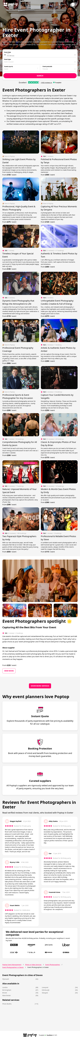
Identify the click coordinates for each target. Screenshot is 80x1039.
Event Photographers (52, 965)
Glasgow (45, 993)
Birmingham (6, 990)
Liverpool (45, 987)
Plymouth (5, 979)
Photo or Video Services (33, 965)
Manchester (6, 995)
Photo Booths (7, 1004)
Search (63, 4)
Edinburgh (45, 990)
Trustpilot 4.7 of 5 (48, 1035)
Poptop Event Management (11, 965)
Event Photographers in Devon (13, 967)
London (5, 987)
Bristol (4, 993)
